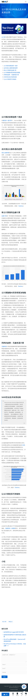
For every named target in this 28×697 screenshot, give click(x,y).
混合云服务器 (5, 153)
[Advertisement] (14, 97)
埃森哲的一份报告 (10, 528)
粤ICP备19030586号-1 (14, 687)
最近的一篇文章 (7, 120)
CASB (23, 445)
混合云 (11, 621)
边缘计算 (4, 216)
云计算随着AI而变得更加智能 (12, 72)
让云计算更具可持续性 (10, 79)
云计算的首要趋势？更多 (11, 66)
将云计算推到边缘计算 (10, 70)
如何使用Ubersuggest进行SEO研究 (14, 632)
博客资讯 (3, 6)
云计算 (3, 37)
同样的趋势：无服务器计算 (11, 75)
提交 (4, 676)
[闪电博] (5, 1)
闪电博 (16, 689)
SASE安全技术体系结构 (10, 77)
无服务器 (4, 346)
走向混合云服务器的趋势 (11, 68)
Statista (21, 206)
